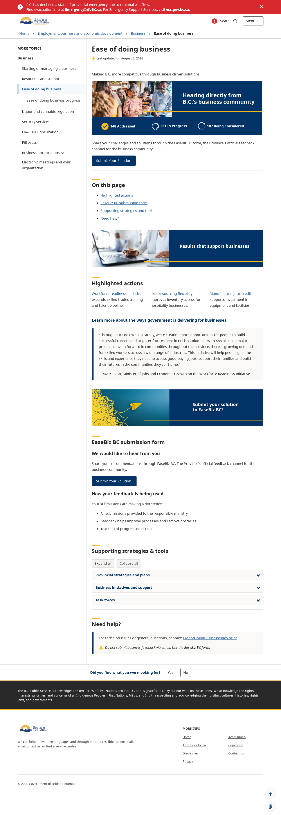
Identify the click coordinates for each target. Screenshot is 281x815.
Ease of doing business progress (54, 100)
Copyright (235, 745)
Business (138, 33)
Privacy (188, 761)
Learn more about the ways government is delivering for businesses (159, 320)
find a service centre (61, 746)
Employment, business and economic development (80, 33)
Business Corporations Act (44, 152)
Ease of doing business (41, 89)
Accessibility (237, 737)
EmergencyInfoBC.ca (83, 9)
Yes (170, 672)
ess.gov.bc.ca (177, 9)
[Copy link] (270, 806)
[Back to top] (270, 793)
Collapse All (128, 563)
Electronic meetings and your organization (46, 165)
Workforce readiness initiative (117, 293)
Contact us (236, 753)
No (185, 672)
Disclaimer (190, 753)
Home (24, 33)
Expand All (103, 563)
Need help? (110, 218)
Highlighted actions (117, 195)
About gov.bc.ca (194, 745)
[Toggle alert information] (214, 21)
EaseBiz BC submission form (124, 203)
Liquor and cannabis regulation (48, 111)
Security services (36, 121)
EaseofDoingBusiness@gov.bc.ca (210, 638)
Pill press (29, 142)
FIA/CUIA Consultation (40, 132)
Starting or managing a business (49, 68)
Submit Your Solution (113, 160)
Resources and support (41, 78)
